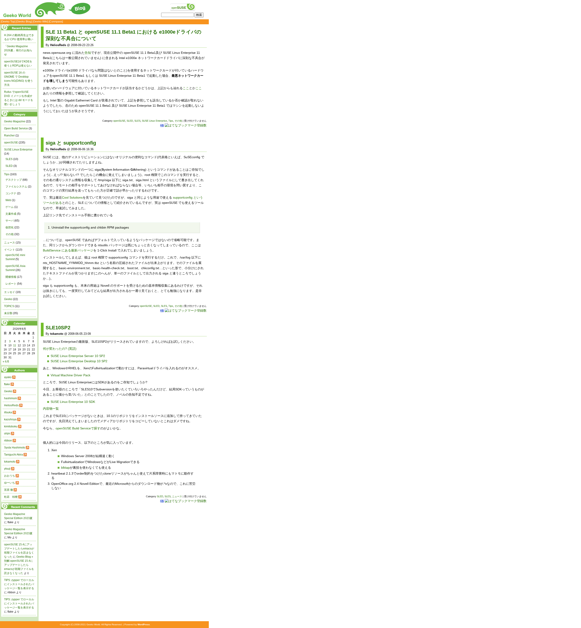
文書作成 (10, 213)
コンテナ (10, 193)
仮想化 (9, 227)
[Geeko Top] (8, 21)
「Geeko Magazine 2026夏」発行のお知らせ (18, 50)
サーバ (9, 220)
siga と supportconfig (71, 143)
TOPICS (9, 306)
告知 (88, 52)
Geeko (8, 299)
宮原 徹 (8, 489)
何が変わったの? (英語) (59, 348)
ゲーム (9, 207)
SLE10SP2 (58, 327)
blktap (65, 467)
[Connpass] (56, 21)
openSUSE (119, 120)
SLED (130, 120)
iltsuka (8, 412)
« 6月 (6, 361)
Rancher (9, 135)
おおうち (9, 475)
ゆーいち (9, 482)
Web (8, 200)
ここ (186, 88)
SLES (137, 120)
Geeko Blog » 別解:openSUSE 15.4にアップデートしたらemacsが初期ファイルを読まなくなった (19, 565)
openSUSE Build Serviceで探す (78, 428)
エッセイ (9, 292)
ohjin (7, 433)
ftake (7, 384)
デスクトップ (13, 179)
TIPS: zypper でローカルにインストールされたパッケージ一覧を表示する (19, 584)
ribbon (8, 440)
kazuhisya (10, 419)
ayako (8, 377)
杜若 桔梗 (11, 496)
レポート (10, 283)
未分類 (8, 313)
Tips (170, 120)
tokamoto (9, 461)
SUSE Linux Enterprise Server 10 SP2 (78, 356)
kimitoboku (10, 426)
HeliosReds (11, 405)
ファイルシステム (16, 186)
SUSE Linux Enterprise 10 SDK (73, 402)
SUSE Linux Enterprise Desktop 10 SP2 (79, 361)
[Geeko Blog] (24, 21)
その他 (178, 120)
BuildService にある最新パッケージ (68, 250)
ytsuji (7, 468)
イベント (9, 249)
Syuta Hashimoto (14, 447)
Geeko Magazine (14, 121)
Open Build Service (16, 128)
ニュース (177, 496)
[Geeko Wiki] (40, 21)
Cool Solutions (72, 197)
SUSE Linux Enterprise (154, 120)
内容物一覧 (51, 408)
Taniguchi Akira (13, 454)
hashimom (10, 398)
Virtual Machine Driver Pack (70, 375)
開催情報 (10, 276)
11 (14, 345)
